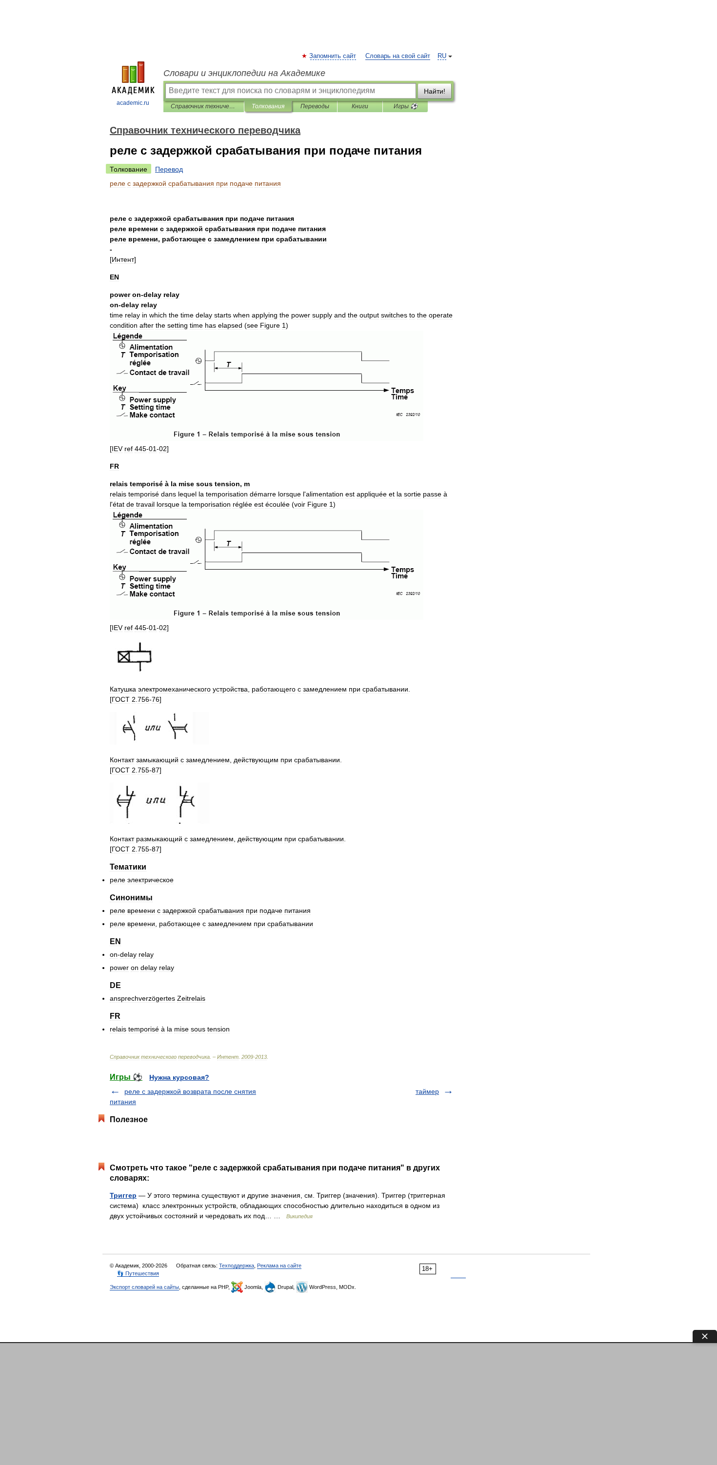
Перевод (169, 169)
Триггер (123, 1195)
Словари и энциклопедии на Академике (244, 73)
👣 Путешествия (138, 1273)
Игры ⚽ (406, 106)
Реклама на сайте (279, 1265)
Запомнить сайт (333, 56)
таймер (427, 1091)
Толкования (268, 106)
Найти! (434, 91)
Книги (360, 106)
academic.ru (133, 102)
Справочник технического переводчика (204, 106)
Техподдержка (236, 1265)
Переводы (314, 106)
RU (442, 56)
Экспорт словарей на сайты (144, 1287)
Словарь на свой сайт (397, 56)
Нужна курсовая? (179, 1077)
